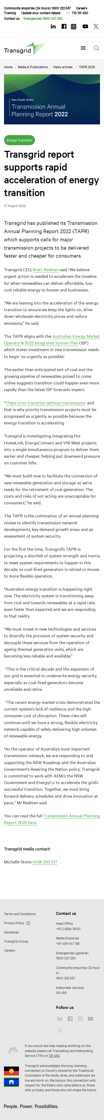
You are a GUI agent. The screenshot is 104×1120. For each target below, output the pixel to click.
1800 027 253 (65, 957)
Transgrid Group (16, 941)
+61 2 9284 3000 (68, 928)
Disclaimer (11, 932)
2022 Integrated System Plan (51, 343)
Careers (81, 7)
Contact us (11, 18)
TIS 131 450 (80, 12)
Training (10, 12)
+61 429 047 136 (67, 943)
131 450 (61, 992)
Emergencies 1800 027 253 (42, 18)
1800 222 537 (65, 977)
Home (8, 66)
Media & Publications (33, 66)
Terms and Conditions (20, 913)
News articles (63, 66)
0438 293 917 (45, 862)
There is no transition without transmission (46, 402)
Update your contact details (41, 12)
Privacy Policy (14, 922)
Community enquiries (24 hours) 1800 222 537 (37, 7)
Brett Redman (46, 269)
